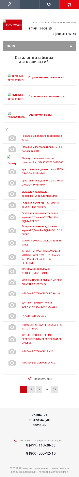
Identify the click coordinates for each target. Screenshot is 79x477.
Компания (39, 415)
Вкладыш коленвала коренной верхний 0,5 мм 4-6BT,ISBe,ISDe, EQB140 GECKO (40, 217)
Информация (39, 420)
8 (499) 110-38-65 (40, 28)
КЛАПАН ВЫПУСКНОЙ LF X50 (38, 362)
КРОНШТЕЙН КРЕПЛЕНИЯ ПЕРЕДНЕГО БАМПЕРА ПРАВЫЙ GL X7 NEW (41, 339)
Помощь (39, 425)
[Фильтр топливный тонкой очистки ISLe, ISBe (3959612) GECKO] (12, 160)
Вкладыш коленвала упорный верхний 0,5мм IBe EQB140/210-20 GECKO (42, 230)
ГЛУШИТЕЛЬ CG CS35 (34, 315)
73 (54, 389)
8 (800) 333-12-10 (64, 34)
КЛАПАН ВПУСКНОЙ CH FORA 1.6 (41, 293)
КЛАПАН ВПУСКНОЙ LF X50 (37, 351)
